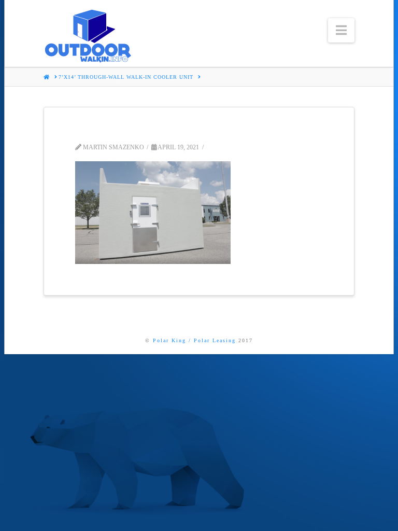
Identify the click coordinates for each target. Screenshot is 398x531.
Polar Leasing (215, 340)
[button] (341, 30)
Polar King (169, 340)
